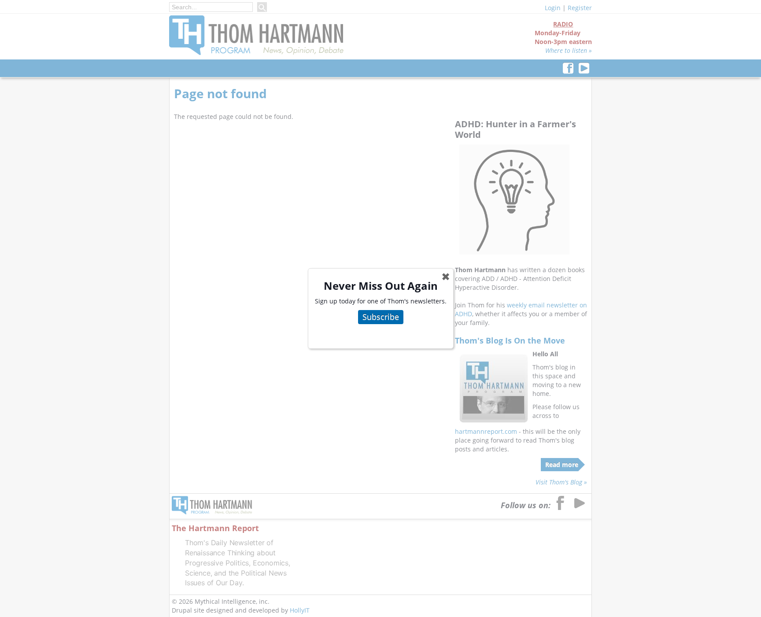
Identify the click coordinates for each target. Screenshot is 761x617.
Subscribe (380, 316)
